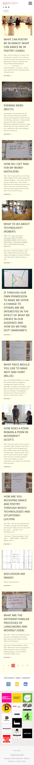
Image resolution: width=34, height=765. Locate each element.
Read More (7, 75)
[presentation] (17, 26)
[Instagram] (3, 7)
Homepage (7, 758)
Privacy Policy (17, 750)
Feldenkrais (27, 758)
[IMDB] (6, 7)
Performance (11, 761)
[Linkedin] (8, 7)
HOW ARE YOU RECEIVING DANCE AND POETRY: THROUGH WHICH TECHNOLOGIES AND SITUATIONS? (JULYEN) (17, 508)
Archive (24, 761)
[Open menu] (31, 3)
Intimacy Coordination (17, 758)
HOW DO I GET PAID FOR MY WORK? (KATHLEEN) (16, 167)
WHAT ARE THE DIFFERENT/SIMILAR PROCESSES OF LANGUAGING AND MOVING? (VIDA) (16, 623)
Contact (6, 11)
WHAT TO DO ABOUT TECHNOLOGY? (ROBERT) (17, 227)
